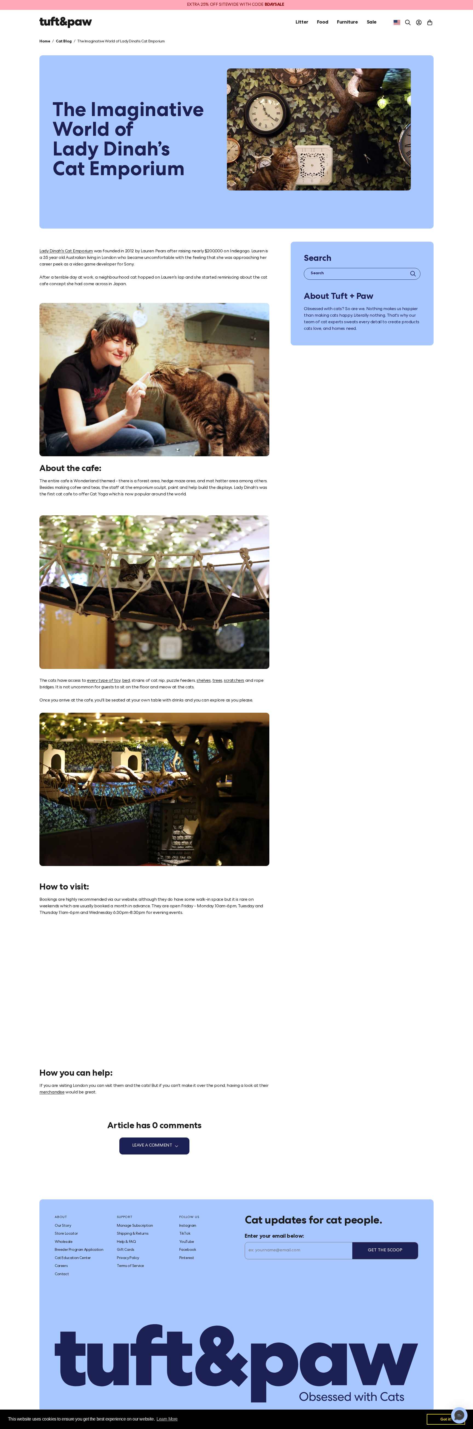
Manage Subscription (135, 1226)
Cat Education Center (73, 1258)
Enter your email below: (274, 1236)
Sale (372, 22)
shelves (203, 681)
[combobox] (397, 22)
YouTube (186, 1242)
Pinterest (186, 1258)
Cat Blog (64, 42)
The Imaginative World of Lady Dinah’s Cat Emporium (121, 42)
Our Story (63, 1226)
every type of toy (103, 681)
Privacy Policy (128, 1258)
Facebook (187, 1250)
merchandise (52, 1092)
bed (126, 681)
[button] (459, 1415)
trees (217, 681)
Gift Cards (125, 1250)
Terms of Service (130, 1266)
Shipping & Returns (132, 1234)
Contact (62, 1274)
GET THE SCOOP (385, 1250)
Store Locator (66, 1234)
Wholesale (63, 1242)
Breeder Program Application (79, 1250)
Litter (302, 22)
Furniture (347, 22)
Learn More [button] (167, 1419)
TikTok (185, 1234)
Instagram (187, 1226)
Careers (61, 1266)
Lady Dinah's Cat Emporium (66, 251)
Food (322, 22)
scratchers (234, 681)
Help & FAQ (126, 1242)
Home (44, 42)
